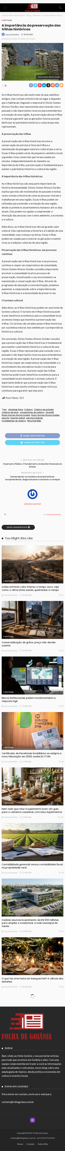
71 (62, 1098)
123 (61, 817)
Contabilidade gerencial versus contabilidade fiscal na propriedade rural (32, 866)
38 (62, 761)
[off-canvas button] (5, 8)
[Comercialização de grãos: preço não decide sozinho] (32, 620)
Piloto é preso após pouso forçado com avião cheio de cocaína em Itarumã (29, 1146)
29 (62, 651)
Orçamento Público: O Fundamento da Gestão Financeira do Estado (32, 465)
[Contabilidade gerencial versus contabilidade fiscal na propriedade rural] (32, 842)
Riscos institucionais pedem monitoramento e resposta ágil (29, 699)
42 (62, 931)
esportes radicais (34, 418)
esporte (5, 418)
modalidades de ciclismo (14, 421)
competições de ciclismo (32, 412)
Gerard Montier (12, 34)
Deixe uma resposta (17, 527)
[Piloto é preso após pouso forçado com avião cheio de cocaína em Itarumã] (32, 1123)
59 (62, 873)
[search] (60, 7)
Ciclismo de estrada (44, 409)
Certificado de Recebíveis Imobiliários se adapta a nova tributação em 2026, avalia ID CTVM (32, 755)
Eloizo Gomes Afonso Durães (45, 415)
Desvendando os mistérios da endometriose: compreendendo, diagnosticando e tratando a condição (32, 478)
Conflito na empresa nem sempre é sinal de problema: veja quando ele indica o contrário (28, 1035)
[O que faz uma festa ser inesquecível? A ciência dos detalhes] (32, 956)
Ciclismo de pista (10, 412)
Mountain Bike (34, 421)
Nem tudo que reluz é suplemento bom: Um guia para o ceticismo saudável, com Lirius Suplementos (32, 810)
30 (62, 706)
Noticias (7, 20)
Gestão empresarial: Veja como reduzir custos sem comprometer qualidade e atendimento (32, 1091)
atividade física (15, 409)
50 (62, 987)
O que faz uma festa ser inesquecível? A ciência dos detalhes (32, 980)
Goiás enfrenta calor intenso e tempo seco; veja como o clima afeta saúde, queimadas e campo (30, 588)
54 (62, 1042)
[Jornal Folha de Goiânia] (32, 7)
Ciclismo (28, 409)
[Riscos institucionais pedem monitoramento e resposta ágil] (32, 675)
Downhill (50, 412)
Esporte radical (17, 418)
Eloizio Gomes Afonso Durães (16, 415)
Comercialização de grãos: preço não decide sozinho (28, 644)
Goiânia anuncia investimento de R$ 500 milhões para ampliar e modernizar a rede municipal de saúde (30, 923)
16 (62, 595)
